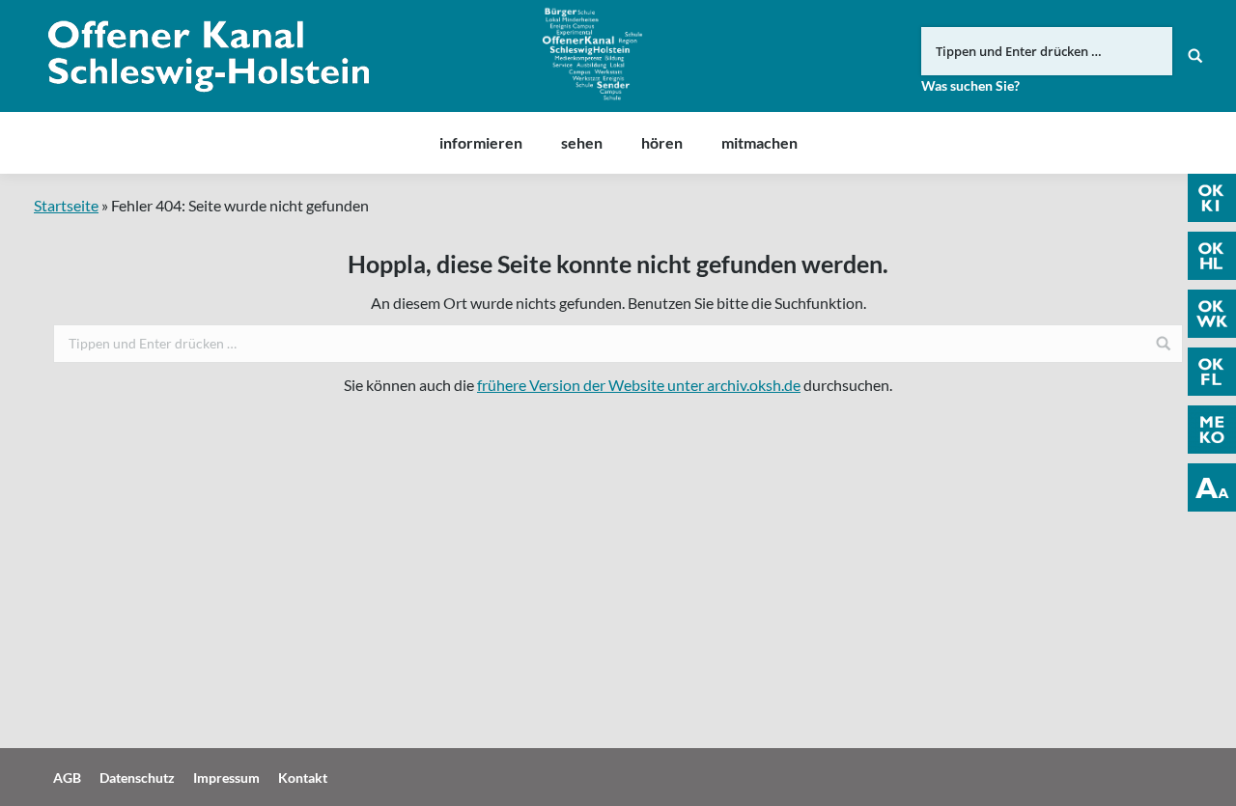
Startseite (66, 205)
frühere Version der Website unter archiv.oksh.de (639, 384)
